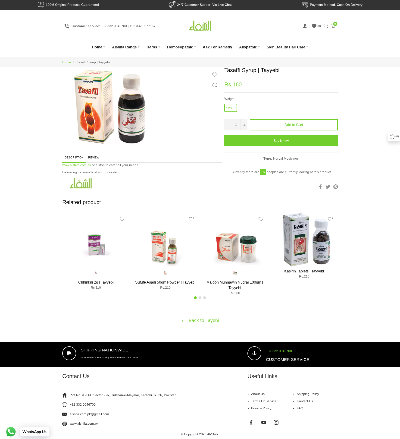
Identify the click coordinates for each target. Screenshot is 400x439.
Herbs (152, 47)
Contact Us (305, 401)
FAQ (300, 408)
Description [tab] (74, 157)
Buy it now (281, 140)
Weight (229, 99)
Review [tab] (94, 157)
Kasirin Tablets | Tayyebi (304, 271)
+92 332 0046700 (279, 351)
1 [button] (195, 297)
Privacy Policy (261, 408)
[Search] (325, 26)
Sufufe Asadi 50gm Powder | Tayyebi (165, 282)
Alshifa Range (124, 47)
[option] (96, 252)
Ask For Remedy (217, 47)
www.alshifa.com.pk (76, 165)
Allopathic (248, 47)
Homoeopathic (180, 47)
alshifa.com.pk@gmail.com (89, 414)
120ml (230, 108)
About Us (258, 394)
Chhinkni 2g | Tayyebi (96, 282)
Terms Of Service (263, 401)
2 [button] (200, 297)
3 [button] (204, 297)
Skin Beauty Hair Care (286, 47)
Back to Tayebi (203, 320)
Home (97, 47)
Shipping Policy (308, 394)
